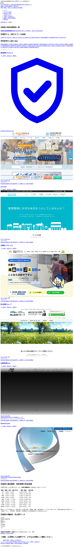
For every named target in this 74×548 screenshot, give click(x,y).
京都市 (53, 45)
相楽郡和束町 (6, 45)
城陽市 (26, 44)
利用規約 (7, 543)
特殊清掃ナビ (4, 22)
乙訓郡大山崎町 (13, 44)
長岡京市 (14, 45)
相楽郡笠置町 (44, 44)
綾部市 (19, 45)
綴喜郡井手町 (47, 45)
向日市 (62, 44)
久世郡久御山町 (31, 45)
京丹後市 (11, 47)
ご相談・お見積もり (8, 16)
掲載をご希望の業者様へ (7, 6)
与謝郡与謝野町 (24, 47)
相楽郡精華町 (5, 44)
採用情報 (25, 543)
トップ (5, 10)
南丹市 (17, 47)
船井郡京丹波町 (61, 45)
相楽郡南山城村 (34, 47)
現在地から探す (7, 13)
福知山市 (40, 45)
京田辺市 (5, 47)
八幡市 (21, 44)
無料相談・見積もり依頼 (7, 533)
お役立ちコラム (7, 15)
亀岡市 (67, 44)
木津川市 (51, 44)
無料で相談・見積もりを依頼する (12, 540)
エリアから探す (7, 12)
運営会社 (16, 6)
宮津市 (24, 45)
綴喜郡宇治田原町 (34, 44)
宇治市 (56, 44)
